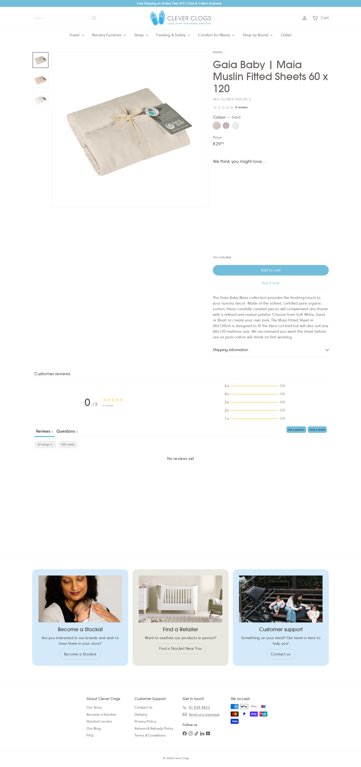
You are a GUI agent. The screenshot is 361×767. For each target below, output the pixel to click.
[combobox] (65, 18)
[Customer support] (281, 599)
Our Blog (93, 728)
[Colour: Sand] (246, 177)
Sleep (139, 35)
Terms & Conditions (150, 735)
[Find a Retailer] (180, 599)
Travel (75, 35)
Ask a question (296, 429)
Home (217, 52)
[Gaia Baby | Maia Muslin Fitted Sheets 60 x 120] (270, 190)
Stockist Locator (99, 721)
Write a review (317, 429)
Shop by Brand (256, 35)
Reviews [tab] (44, 431)
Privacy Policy (145, 721)
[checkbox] (68, 444)
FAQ (90, 735)
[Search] (94, 18)
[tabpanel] (180, 472)
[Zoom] (130, 130)
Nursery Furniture (107, 35)
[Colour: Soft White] (262, 177)
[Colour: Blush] (254, 177)
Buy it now (270, 283)
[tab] (67, 431)
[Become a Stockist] (80, 599)
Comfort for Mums (214, 35)
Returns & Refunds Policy (154, 728)
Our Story (94, 707)
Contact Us (144, 707)
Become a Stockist (101, 714)
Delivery (141, 714)
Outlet (286, 35)
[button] (255, 386)
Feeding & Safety (171, 35)
